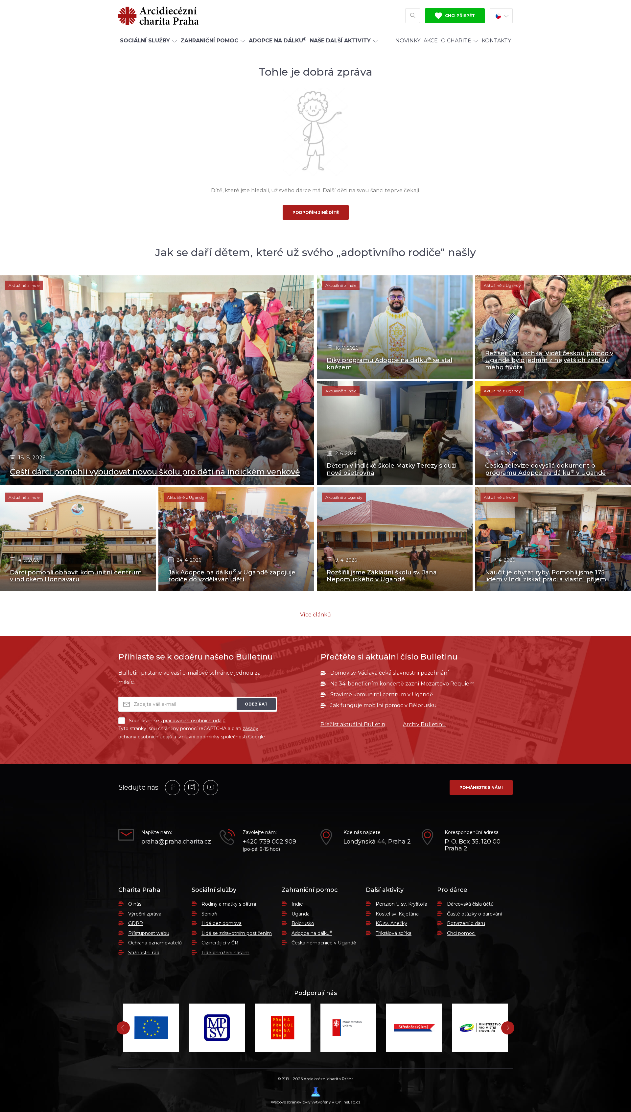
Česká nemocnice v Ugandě (324, 943)
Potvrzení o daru (466, 923)
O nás (134, 904)
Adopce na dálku (312, 933)
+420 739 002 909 (269, 841)
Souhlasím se (177, 721)
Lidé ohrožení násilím (225, 953)
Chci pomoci (461, 933)
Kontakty (496, 40)
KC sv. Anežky (391, 923)
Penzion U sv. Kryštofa (401, 904)
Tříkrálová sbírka (393, 933)
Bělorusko (303, 923)
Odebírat (256, 704)
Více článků (315, 615)
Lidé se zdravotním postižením (236, 933)
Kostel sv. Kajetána (397, 914)
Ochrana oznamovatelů (155, 943)
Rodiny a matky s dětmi (228, 904)
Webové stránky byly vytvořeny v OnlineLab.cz (316, 1102)
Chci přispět (459, 15)
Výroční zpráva (144, 914)
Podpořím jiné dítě (315, 212)
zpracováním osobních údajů (192, 721)
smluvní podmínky (198, 737)
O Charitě (456, 40)
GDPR (135, 923)
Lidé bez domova (221, 923)
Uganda (301, 914)
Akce (431, 40)
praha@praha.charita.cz (175, 841)
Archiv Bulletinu (424, 724)
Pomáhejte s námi (481, 787)
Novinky (407, 40)
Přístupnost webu (148, 933)
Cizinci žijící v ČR (219, 943)
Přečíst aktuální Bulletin (352, 724)
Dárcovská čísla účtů (470, 904)
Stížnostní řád (143, 953)
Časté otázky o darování (474, 914)
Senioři (209, 914)
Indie (297, 904)
